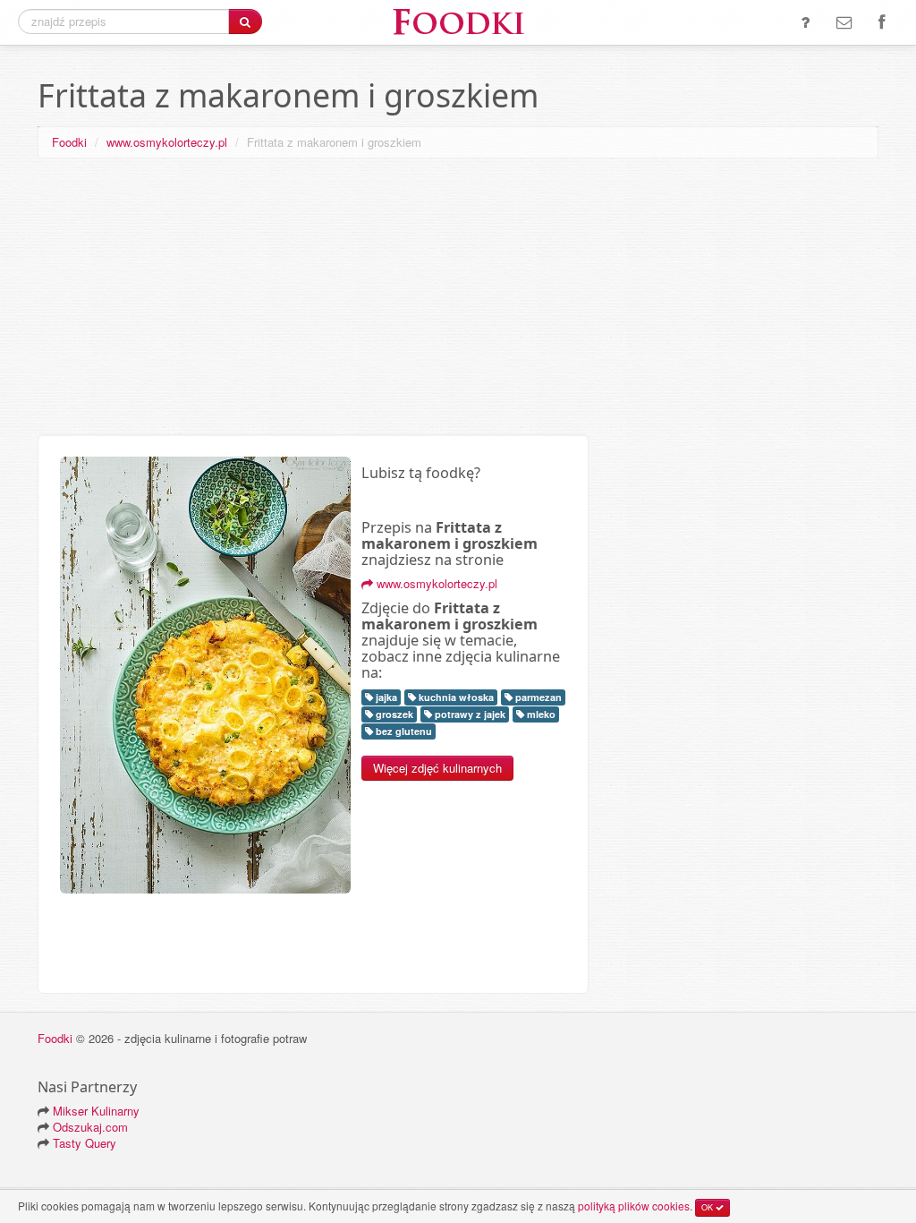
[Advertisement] (458, 300)
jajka (385, 697)
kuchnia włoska (455, 697)
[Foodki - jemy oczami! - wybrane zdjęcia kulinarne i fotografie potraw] (458, 20)
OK (708, 1207)
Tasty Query (84, 1142)
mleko (540, 714)
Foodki (69, 141)
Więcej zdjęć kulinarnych (437, 767)
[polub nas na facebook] (881, 22)
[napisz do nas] (844, 22)
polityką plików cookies (634, 1205)
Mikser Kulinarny (96, 1110)
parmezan (537, 697)
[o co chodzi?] (805, 22)
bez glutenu (402, 731)
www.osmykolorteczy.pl (166, 141)
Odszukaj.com (90, 1126)
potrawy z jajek (468, 714)
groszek (393, 714)
